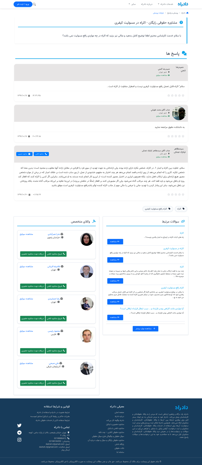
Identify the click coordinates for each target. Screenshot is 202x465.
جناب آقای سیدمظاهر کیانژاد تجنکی (156, 150)
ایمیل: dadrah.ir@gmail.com (58, 444)
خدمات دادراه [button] (166, 4)
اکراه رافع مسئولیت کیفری (172, 287)
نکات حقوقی (119, 448)
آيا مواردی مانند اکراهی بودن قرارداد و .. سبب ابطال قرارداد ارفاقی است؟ (152, 308)
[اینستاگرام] (19, 440)
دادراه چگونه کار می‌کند (115, 420)
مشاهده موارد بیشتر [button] (144, 328)
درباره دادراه (146, 4)
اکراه (182, 233)
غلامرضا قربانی (53, 266)
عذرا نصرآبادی (54, 234)
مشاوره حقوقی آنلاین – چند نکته (111, 432)
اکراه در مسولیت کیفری (173, 248)
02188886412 (60, 438)
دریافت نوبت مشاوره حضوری (32, 253)
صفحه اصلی (119, 412)
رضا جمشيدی (54, 298)
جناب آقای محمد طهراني (160, 110)
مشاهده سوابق (162, 75)
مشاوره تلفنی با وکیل (116, 428)
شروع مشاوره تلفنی (55, 253)
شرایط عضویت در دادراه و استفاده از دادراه (53, 412)
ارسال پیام (66, 449)
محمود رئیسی (54, 331)
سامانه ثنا (120, 452)
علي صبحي (54, 363)
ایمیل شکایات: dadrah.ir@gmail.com (54, 447)
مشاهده (113, 241)
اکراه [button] (179, 209)
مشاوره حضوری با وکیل (115, 424)
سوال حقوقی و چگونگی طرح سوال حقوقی (108, 436)
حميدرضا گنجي (164, 69)
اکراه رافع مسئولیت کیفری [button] (156, 209)
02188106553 (55, 441)
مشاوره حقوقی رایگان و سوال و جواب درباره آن (106, 440)
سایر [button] (133, 4)
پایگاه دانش (119, 444)
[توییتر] (19, 425)
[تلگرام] (19, 432)
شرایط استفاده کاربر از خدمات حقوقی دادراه (53, 420)
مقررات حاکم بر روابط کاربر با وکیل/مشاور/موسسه (50, 416)
